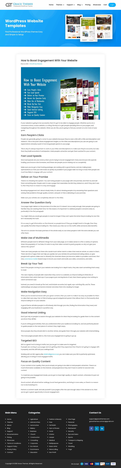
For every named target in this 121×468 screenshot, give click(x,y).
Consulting (34, 440)
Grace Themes (23, 464)
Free (50, 422)
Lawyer (51, 437)
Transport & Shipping (75, 440)
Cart (105, 5)
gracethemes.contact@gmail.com (101, 421)
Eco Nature (34, 446)
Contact (10, 452)
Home (51, 5)
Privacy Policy (11, 449)
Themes (59, 5)
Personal (71, 422)
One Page (71, 419)
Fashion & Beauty (55, 419)
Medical (52, 440)
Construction (35, 437)
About (9, 425)
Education (33, 452)
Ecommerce (34, 449)
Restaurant (72, 428)
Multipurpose (53, 443)
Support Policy (12, 446)
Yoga (70, 449)
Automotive (34, 425)
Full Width (52, 425)
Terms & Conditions (14, 443)
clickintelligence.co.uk (51, 354)
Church (32, 434)
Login (112, 5)
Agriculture (34, 419)
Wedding (71, 446)
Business (33, 431)
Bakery (32, 428)
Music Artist (53, 446)
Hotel (51, 431)
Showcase (97, 5)
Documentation (12, 434)
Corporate (34, 443)
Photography (72, 425)
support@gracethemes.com (99, 419)
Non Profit (52, 452)
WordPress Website (36, 64)
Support (70, 5)
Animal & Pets (35, 422)
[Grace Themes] (19, 5)
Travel (70, 443)
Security (71, 431)
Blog (79, 5)
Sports (70, 437)
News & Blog (53, 449)
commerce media (31, 259)
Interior (51, 434)
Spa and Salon (73, 434)
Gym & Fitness (54, 428)
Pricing (87, 5)
